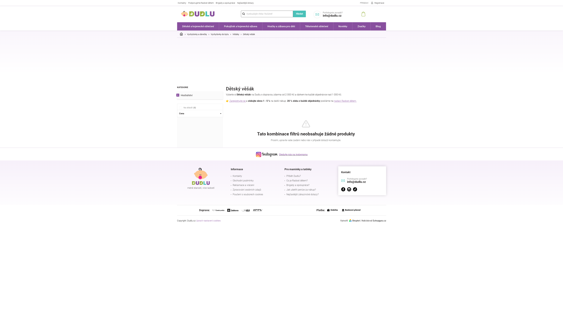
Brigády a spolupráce (225, 3)
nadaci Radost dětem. (345, 101)
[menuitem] (198, 26)
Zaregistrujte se (237, 101)
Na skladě (189, 107)
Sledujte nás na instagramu (293, 154)
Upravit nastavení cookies (208, 220)
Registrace (379, 3)
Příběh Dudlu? (293, 176)
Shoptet (356, 220)
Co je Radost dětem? (297, 180)
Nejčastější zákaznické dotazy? (302, 194)
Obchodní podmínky (243, 180)
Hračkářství (187, 95)
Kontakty (182, 3)
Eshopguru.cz (379, 220)
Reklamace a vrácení (243, 185)
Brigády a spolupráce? (297, 185)
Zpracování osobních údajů (247, 189)
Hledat (299, 13)
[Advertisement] (281, 62)
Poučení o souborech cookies (248, 194)
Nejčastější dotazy (245, 3)
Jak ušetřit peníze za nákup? (301, 189)
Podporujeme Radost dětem (201, 3)
